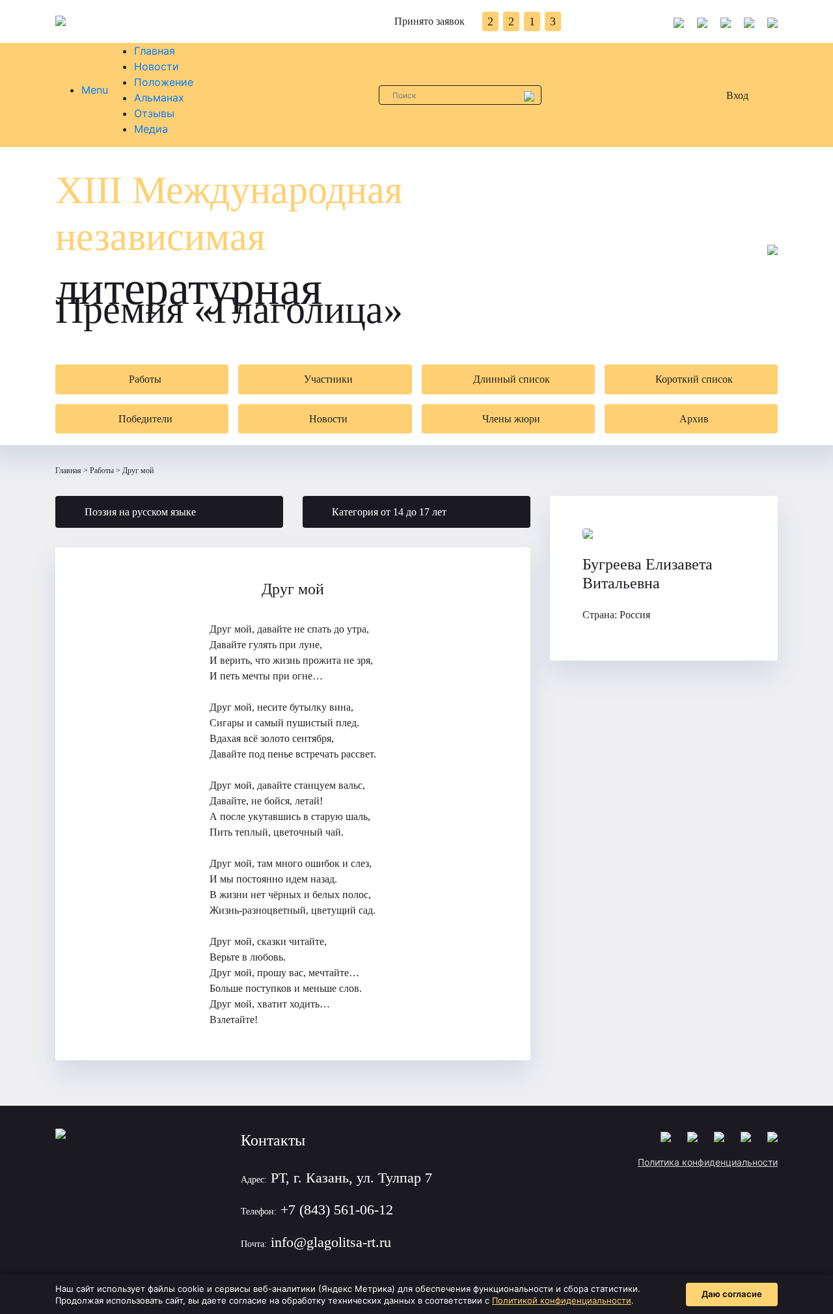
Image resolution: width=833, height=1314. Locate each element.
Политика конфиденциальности (708, 1162)
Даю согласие (732, 1294)
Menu (94, 89)
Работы (102, 470)
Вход (737, 95)
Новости (156, 66)
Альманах (159, 97)
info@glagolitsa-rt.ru (331, 1242)
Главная (154, 50)
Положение (163, 82)
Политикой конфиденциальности (561, 1300)
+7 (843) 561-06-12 (336, 1209)
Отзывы (154, 113)
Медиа (151, 128)
